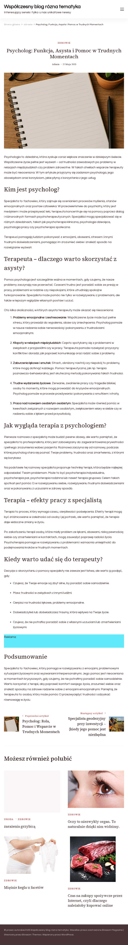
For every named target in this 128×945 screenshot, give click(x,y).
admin (56, 64)
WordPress (67, 935)
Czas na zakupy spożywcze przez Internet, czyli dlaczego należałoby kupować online (95, 900)
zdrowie (64, 42)
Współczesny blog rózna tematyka (42, 6)
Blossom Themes (31, 935)
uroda (9, 819)
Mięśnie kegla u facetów (24, 887)
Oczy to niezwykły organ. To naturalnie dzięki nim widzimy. (94, 824)
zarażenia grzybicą (19, 826)
